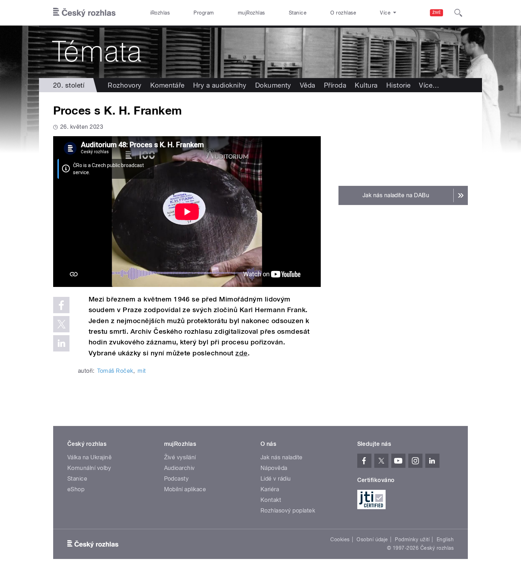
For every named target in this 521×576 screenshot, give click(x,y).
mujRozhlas (251, 13)
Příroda (335, 85)
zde (241, 353)
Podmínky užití (412, 539)
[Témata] (260, 52)
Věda (307, 85)
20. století (68, 85)
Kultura (366, 85)
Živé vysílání (180, 457)
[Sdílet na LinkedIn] (61, 343)
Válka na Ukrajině (89, 457)
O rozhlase (343, 13)
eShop (75, 489)
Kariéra (269, 489)
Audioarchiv (179, 468)
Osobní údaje (372, 539)
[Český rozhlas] (84, 13)
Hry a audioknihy (220, 85)
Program (204, 13)
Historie (398, 85)
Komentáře (167, 85)
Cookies (339, 539)
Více (429, 85)
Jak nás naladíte (281, 457)
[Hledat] (458, 13)
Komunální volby (89, 468)
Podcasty (176, 478)
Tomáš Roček (115, 370)
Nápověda (273, 468)
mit (142, 370)
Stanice (298, 13)
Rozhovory (124, 85)
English (445, 539)
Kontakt (270, 500)
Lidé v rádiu (275, 478)
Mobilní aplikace (185, 489)
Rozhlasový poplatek (287, 510)
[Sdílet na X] (61, 324)
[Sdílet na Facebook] (61, 305)
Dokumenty (273, 85)
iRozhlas (160, 13)
